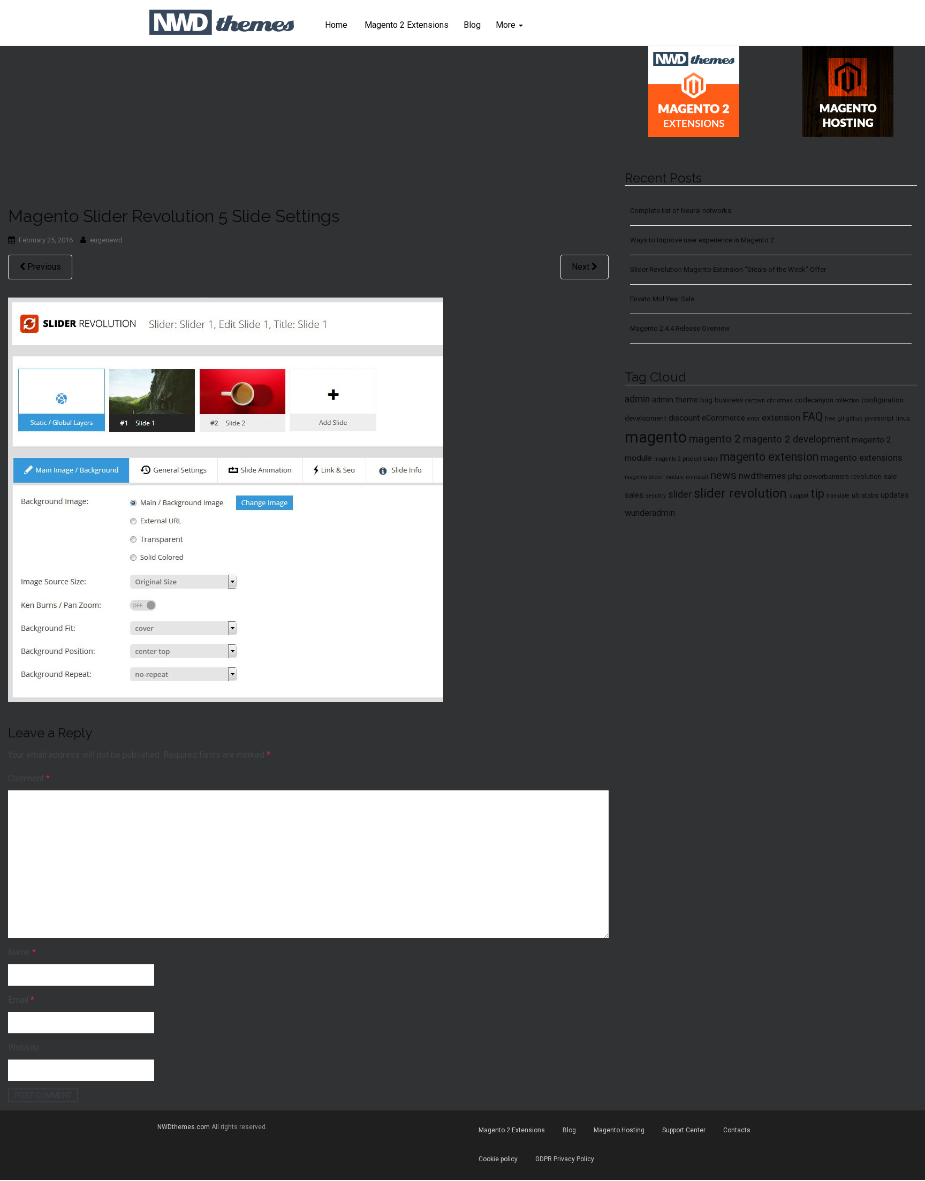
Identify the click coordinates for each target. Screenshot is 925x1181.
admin (637, 399)
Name (22, 952)
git (841, 418)
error (753, 418)
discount (684, 418)
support (798, 495)
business (729, 399)
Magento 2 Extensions (405, 25)
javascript (879, 418)
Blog (472, 25)
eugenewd (106, 240)
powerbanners (826, 476)
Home (336, 25)
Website (24, 1047)
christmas (780, 400)
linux (903, 418)
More (507, 25)
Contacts (736, 1130)
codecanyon (814, 399)
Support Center (684, 1130)
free (830, 418)
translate (838, 495)
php (795, 476)
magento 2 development (796, 439)
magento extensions (861, 457)
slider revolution (740, 493)
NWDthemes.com (183, 1127)
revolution (866, 477)
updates (895, 495)
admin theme (675, 400)
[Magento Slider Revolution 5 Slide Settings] (225, 498)
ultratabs (865, 495)
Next (582, 267)
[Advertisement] (308, 126)
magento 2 (715, 438)
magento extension (769, 456)
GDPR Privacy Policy (564, 1159)
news (723, 475)
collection (847, 400)
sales (634, 495)
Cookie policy (498, 1159)
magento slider (644, 477)
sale (890, 476)
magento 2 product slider (686, 458)
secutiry (656, 495)
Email (21, 1000)
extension (781, 417)
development (645, 418)
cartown (755, 400)
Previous (43, 267)
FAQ (812, 416)
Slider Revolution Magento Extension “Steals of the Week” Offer (728, 269)
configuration (882, 399)
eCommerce (723, 418)
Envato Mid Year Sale (662, 299)
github (854, 418)
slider (680, 494)
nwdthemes (762, 475)
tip (817, 493)
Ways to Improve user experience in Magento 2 (702, 240)
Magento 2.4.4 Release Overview (680, 328)
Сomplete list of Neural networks (680, 211)
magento (656, 437)
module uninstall (686, 477)
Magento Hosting (619, 1130)
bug (706, 399)
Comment (29, 778)
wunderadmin (650, 513)
